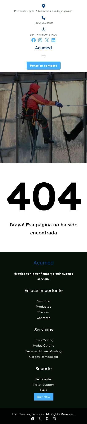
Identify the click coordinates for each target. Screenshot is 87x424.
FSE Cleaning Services (28, 414)
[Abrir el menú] (43, 56)
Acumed (43, 47)
